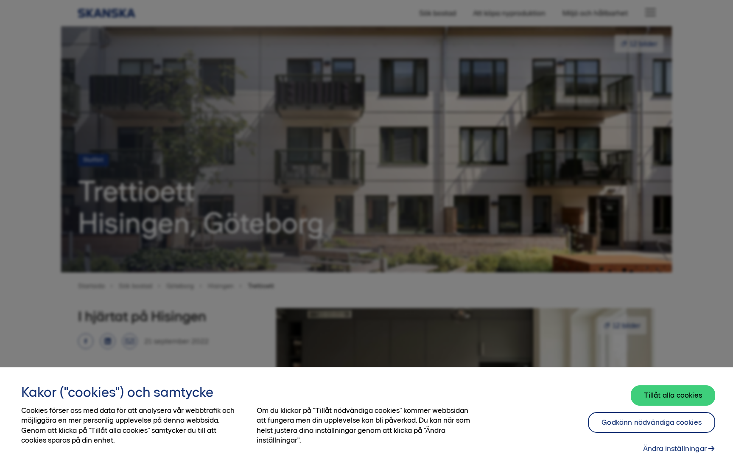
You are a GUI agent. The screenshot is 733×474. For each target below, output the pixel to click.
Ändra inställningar (675, 448)
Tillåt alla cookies (673, 395)
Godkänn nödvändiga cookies (652, 422)
